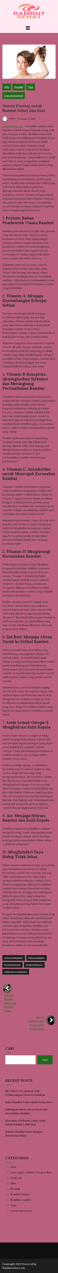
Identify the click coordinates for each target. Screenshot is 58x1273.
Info (6, 87)
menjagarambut (36, 958)
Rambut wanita (20, 1199)
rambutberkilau (34, 965)
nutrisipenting (12, 965)
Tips (30, 87)
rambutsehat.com (12, 126)
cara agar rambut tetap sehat (31, 1172)
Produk (18, 87)
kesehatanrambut (13, 958)
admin (12, 118)
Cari (9, 1048)
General (15, 1177)
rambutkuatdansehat (15, 972)
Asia (13, 1166)
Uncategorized (13, 95)
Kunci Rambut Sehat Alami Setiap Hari (28, 1102)
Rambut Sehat (19, 1194)
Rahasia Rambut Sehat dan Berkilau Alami (10, 1003)
